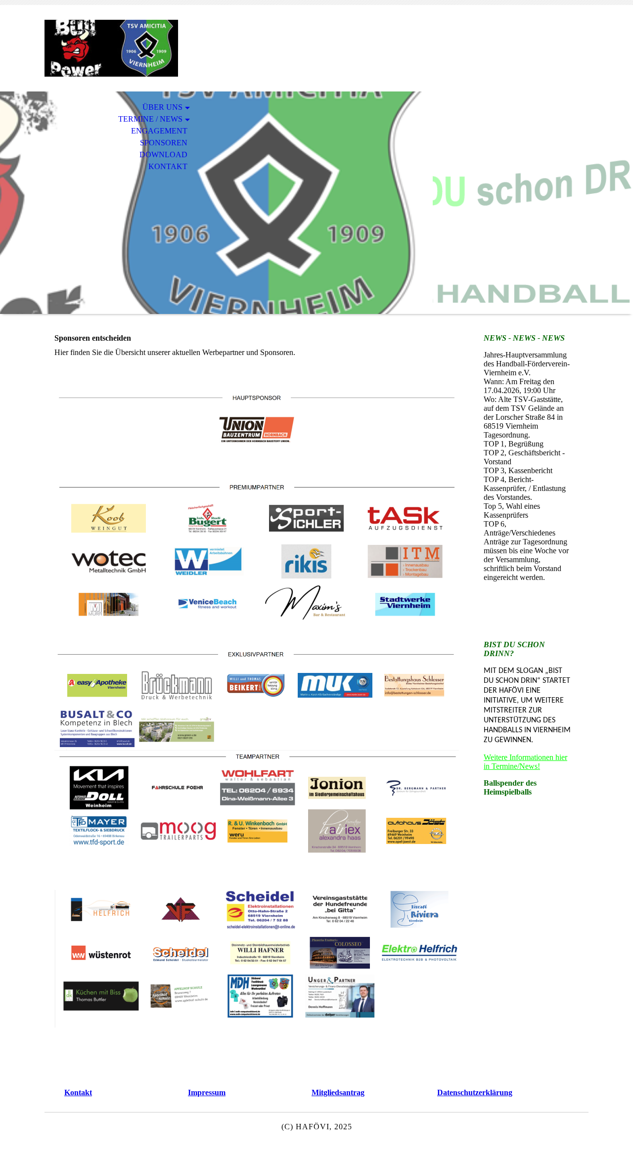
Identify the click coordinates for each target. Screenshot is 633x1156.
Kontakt (167, 166)
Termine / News (150, 119)
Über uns (162, 107)
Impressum (207, 1092)
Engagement (159, 131)
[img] (111, 48)
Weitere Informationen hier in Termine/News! (525, 761)
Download (163, 154)
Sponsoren (163, 142)
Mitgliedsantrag (338, 1092)
